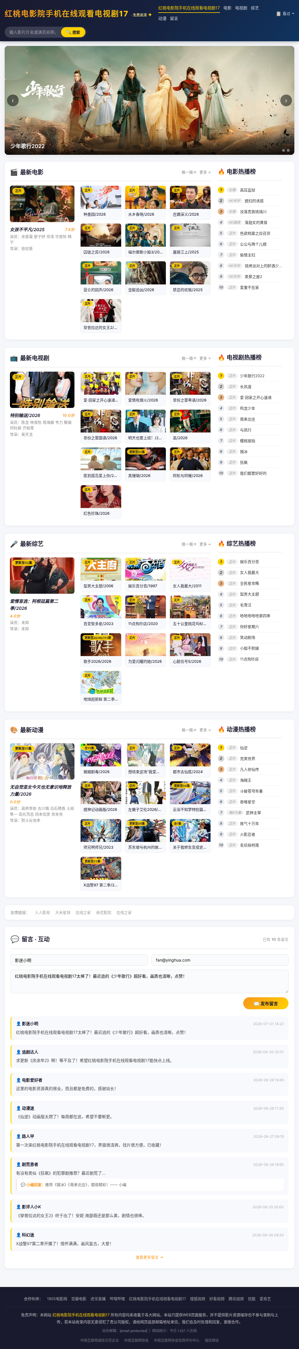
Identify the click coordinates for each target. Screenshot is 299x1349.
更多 (205, 172)
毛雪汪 (245, 605)
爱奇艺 (265, 1298)
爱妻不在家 (249, 287)
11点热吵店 (249, 659)
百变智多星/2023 (98, 623)
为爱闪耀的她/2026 (145, 661)
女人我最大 (249, 572)
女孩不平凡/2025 (27, 229)
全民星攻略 (249, 583)
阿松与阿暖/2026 (188, 475)
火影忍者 (247, 834)
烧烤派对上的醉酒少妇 (264, 265)
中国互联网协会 (136, 1340)
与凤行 (245, 430)
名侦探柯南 (249, 845)
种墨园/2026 (95, 214)
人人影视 (42, 912)
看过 (283, 13)
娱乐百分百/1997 (142, 585)
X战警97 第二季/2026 (102, 885)
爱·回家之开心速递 (256, 397)
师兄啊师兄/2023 (98, 847)
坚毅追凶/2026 (141, 289)
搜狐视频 (197, 1298)
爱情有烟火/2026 (143, 400)
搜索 (73, 32)
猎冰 (244, 451)
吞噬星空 (247, 801)
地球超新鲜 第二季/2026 (105, 699)
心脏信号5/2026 (187, 661)
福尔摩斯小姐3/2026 (146, 252)
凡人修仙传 (249, 769)
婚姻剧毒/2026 (96, 771)
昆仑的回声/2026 (98, 289)
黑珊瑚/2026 (139, 475)
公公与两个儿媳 (253, 244)
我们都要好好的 (253, 473)
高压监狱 (247, 190)
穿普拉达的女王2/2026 (103, 327)
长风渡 (245, 386)
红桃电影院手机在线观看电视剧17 (76, 13)
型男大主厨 (249, 594)
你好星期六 (249, 626)
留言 (174, 18)
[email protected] (133, 1331)
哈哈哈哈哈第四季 (255, 615)
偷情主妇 (247, 255)
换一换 (189, 172)
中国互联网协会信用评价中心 (176, 1340)
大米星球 (62, 912)
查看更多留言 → (149, 1257)
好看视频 (217, 1298)
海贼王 (245, 780)
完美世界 (247, 758)
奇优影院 (103, 912)
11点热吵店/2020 (143, 623)
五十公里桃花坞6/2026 (193, 623)
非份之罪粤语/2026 (189, 400)
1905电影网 (57, 1298)
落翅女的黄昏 (256, 222)
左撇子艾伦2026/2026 (147, 809)
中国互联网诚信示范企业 (99, 1340)
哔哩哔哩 (117, 1298)
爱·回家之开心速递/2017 (104, 400)
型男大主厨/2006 (98, 585)
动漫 (162, 18)
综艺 (255, 7)
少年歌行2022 (252, 375)
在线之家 (83, 912)
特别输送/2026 (25, 415)
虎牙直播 (98, 1298)
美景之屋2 (253, 276)
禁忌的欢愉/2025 (188, 289)
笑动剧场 (247, 637)
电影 (227, 7)
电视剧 (241, 7)
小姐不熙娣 (249, 648)
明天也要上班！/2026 (147, 437)
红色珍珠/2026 (96, 513)
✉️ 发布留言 (266, 1003)
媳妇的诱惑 (254, 200)
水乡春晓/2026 (141, 214)
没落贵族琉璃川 (253, 211)
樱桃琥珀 (247, 440)
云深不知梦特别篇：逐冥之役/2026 (203, 809)
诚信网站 (212, 1340)
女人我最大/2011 (187, 585)
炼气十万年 (249, 823)
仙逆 (244, 747)
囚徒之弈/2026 (96, 252)
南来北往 (247, 419)
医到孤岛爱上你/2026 (102, 475)
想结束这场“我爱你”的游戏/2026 (156, 771)
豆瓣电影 (78, 1298)
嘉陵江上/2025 (186, 252)
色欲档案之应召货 (255, 233)
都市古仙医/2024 (188, 771)
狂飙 (244, 462)
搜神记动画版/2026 (100, 809)
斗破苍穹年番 (251, 791)
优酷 (251, 1298)
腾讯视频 (236, 1298)
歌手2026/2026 (97, 661)
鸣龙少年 (247, 408)
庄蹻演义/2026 (186, 214)
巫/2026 (180, 437)
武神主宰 (253, 812)
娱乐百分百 (249, 561)
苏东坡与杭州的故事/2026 (150, 847)
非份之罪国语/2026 (100, 437)
